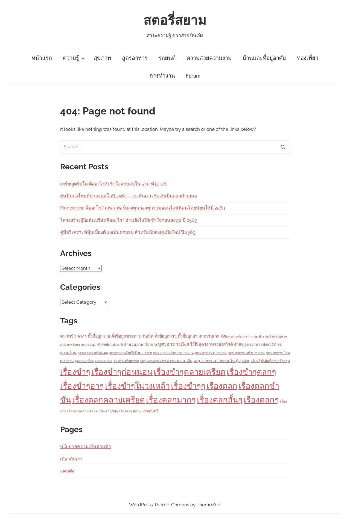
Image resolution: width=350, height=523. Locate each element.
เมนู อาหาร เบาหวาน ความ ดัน (166, 361)
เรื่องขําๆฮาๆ (82, 386)
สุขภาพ (102, 58)
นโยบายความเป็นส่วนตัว (85, 446)
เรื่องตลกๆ (261, 399)
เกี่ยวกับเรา (71, 459)
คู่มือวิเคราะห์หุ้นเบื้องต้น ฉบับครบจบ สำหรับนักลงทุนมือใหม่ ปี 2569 (128, 232)
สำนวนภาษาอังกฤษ (140, 344)
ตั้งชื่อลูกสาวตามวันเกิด (199, 336)
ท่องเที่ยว (307, 58)
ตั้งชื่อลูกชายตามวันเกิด (132, 336)
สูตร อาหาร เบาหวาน (211, 353)
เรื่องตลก (221, 386)
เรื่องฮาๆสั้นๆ (108, 411)
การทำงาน (162, 75)
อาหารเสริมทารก (126, 361)
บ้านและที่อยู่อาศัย (264, 58)
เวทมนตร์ (151, 411)
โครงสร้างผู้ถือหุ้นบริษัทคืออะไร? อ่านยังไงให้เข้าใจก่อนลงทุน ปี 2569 (128, 220)
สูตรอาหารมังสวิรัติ (178, 344)
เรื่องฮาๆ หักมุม (130, 411)
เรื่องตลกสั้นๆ (220, 399)
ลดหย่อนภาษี (90, 344)
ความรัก (68, 336)
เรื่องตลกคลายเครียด (108, 399)
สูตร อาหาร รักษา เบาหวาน (173, 353)
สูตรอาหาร (135, 58)
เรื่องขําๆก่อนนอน (122, 372)
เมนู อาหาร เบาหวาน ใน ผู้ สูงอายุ (222, 361)
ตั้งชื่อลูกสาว (165, 336)
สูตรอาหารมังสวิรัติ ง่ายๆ (221, 344)
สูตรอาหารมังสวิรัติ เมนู (93, 352)
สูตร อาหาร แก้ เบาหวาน (246, 353)
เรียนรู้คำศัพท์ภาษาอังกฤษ (270, 361)
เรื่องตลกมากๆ (171, 399)
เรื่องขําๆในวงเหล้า (137, 386)
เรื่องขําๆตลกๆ (251, 372)
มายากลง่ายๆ (70, 344)
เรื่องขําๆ (75, 372)
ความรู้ (71, 58)
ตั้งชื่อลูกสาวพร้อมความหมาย (239, 336)
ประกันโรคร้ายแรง (273, 336)
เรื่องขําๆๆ (188, 386)
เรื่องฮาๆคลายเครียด (82, 411)
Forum (193, 75)
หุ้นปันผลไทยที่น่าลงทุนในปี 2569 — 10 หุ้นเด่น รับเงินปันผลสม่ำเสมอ (128, 196)
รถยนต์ (167, 58)
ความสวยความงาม (209, 58)
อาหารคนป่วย (103, 361)
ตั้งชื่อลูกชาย (99, 336)
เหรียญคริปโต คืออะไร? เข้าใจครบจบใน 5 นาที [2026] (114, 184)
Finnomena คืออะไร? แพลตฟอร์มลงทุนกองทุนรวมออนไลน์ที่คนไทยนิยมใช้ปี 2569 (142, 208)
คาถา (82, 336)
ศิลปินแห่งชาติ (112, 344)
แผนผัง (67, 471)
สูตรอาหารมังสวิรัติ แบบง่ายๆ (130, 353)
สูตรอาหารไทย (84, 361)
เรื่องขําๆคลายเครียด (190, 372)
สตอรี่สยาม (175, 20)
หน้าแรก (42, 58)
